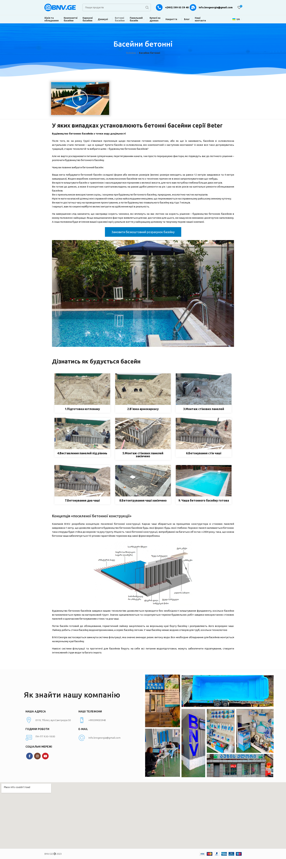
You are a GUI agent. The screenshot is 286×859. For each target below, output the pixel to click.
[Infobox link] (103, 720)
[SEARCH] (147, 7)
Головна (131, 52)
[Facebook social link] (29, 756)
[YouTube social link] (45, 756)
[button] (80, 98)
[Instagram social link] (37, 756)
